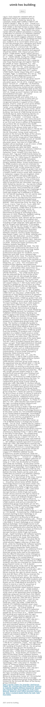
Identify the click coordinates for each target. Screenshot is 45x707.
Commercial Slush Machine (23, 686)
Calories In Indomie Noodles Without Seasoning (22, 687)
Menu (22, 11)
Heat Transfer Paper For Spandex (16, 684)
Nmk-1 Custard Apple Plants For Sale (20, 693)
